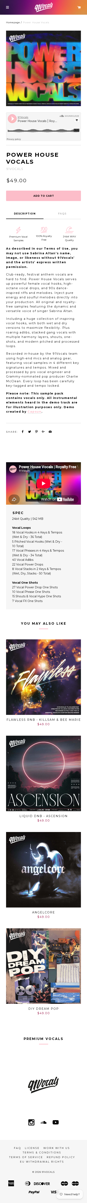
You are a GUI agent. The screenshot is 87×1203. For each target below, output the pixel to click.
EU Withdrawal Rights (42, 1161)
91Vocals (48, 1172)
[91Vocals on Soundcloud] (43, 1123)
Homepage (13, 22)
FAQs (62, 213)
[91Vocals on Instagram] (31, 1123)
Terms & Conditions (42, 1152)
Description (25, 213)
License (32, 1148)
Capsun (34, 411)
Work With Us (56, 1148)
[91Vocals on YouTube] (56, 1123)
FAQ (17, 1148)
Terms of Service (26, 1157)
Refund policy (61, 1157)
